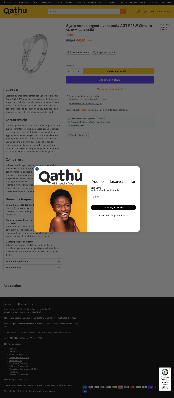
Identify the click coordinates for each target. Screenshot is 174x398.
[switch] (165, 387)
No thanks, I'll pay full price (113, 216)
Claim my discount (113, 207)
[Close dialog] (37, 169)
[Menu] (169, 369)
